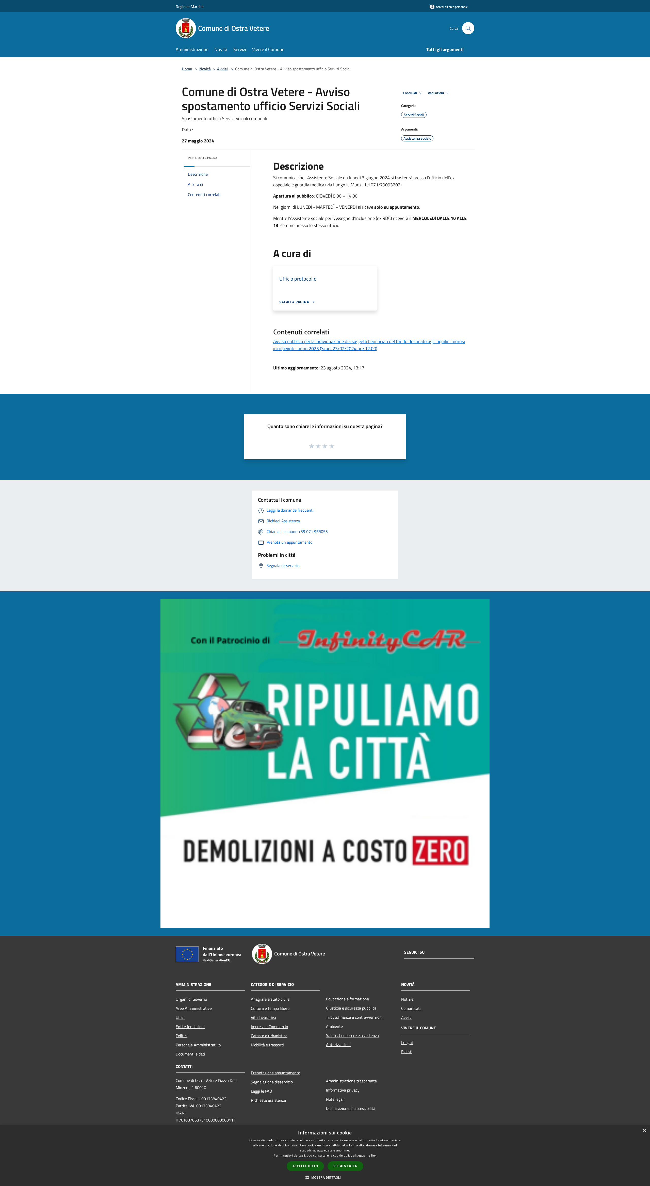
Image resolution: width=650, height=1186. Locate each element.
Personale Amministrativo (198, 1045)
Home (187, 69)
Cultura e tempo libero (270, 1008)
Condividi (410, 93)
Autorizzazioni (338, 1045)
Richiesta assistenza (268, 1100)
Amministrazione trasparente (351, 1081)
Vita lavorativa (263, 1017)
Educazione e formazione (347, 999)
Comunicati (411, 1008)
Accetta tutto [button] (305, 1166)
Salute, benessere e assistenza (352, 1035)
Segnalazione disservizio (272, 1082)
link (373, 1155)
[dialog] (325, 1155)
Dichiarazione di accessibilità (350, 1108)
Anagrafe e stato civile (270, 999)
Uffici (180, 1017)
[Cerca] (468, 28)
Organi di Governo (191, 999)
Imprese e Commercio (269, 1026)
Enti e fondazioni (190, 1026)
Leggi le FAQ (261, 1091)
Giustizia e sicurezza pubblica (351, 1008)
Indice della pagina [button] (202, 157)
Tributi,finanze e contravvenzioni (354, 1017)
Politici (181, 1036)
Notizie (407, 999)
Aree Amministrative (194, 1008)
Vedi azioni (436, 93)
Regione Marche (190, 7)
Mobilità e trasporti (267, 1045)
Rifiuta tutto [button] (345, 1166)
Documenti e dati (190, 1054)
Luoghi (407, 1042)
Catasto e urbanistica (269, 1036)
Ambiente (334, 1026)
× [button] (644, 1131)
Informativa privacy (343, 1090)
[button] (325, 1177)
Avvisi (222, 69)
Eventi (406, 1052)
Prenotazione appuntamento (275, 1073)
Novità (205, 69)
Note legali (335, 1099)
